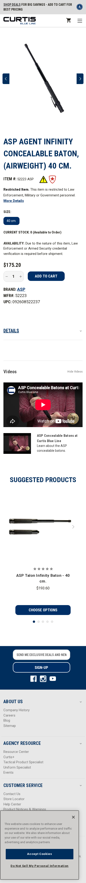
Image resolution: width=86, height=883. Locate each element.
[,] (43, 527)
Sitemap (9, 726)
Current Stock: (32, 232)
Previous (13, 526)
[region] (39, 845)
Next (72, 526)
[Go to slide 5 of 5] (52, 622)
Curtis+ (8, 757)
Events (8, 772)
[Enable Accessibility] (80, 8)
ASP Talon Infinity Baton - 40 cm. (43, 578)
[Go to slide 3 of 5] (43, 622)
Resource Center (16, 752)
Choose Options (43, 610)
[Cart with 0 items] (68, 20)
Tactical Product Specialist (23, 762)
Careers (9, 715)
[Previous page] (6, 78)
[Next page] (80, 78)
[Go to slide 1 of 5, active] (34, 622)
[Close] (73, 817)
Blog (6, 720)
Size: (7, 212)
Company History (16, 710)
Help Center (12, 804)
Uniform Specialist (17, 767)
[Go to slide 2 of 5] (38, 622)
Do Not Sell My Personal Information (40, 866)
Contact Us (11, 794)
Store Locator (14, 799)
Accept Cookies (39, 854)
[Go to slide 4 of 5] (47, 622)
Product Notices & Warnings (24, 809)
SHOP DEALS (12, 4)
